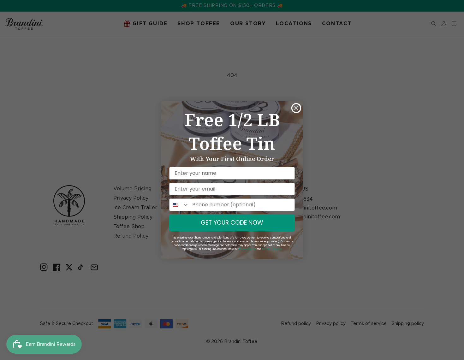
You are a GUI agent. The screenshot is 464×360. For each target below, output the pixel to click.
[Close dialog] (296, 108)
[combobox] (179, 205)
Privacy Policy (247, 249)
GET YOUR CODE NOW (232, 222)
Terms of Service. (272, 249)
